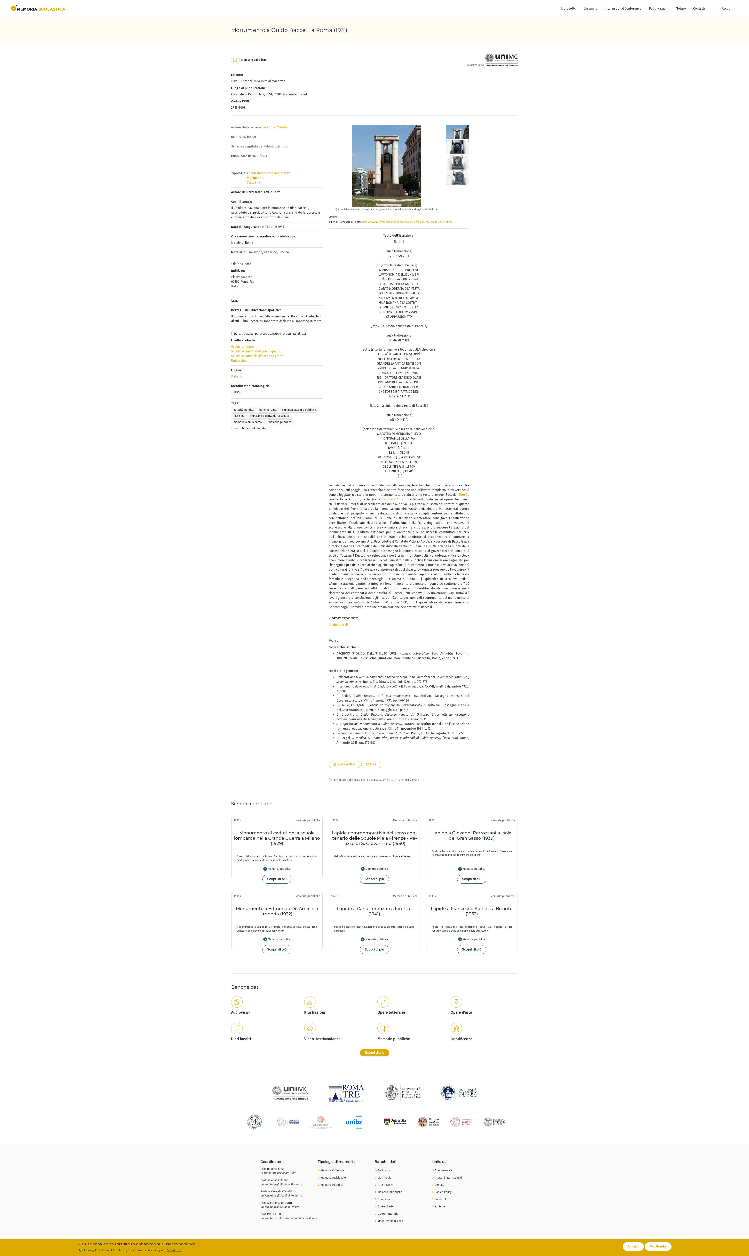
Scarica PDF (346, 764)
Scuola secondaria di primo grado (255, 351)
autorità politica (243, 409)
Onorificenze (385, 1199)
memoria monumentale (248, 422)
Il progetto (568, 8)
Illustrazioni (385, 1185)
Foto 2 (463, 495)
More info (174, 1250)
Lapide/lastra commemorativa (268, 173)
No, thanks (658, 1246)
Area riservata (443, 1170)
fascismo (238, 415)
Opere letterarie (388, 1213)
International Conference (623, 8)
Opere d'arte (386, 1206)
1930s (237, 392)
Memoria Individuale (333, 1177)
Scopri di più (277, 879)
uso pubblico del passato (249, 428)
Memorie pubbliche (390, 1192)
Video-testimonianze (390, 1221)
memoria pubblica (279, 422)
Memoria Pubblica (332, 1185)
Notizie (681, 8)
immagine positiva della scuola (269, 415)
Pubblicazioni (658, 8)
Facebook (441, 1199)
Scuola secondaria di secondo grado (257, 356)
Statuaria (253, 182)
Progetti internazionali (448, 1177)
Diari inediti (384, 1177)
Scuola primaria (242, 346)
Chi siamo (590, 8)
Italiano (236, 376)
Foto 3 (355, 499)
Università (238, 360)
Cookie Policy (443, 1192)
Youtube (440, 1206)
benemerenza (268, 409)
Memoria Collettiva (332, 1170)
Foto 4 (393, 499)
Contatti (699, 8)
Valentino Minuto (275, 127)
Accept (633, 1246)
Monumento (255, 178)
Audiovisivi (384, 1170)
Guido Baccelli (339, 625)
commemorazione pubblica (299, 409)
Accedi (726, 8)
